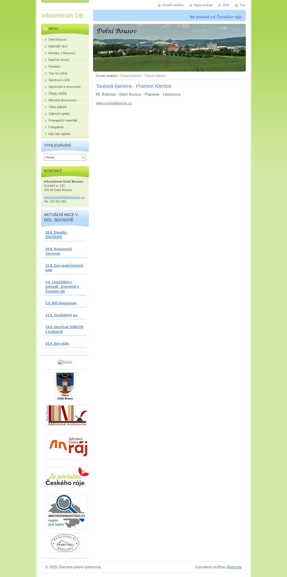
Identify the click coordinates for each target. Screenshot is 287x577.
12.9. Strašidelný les (61, 315)
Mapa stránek (203, 5)
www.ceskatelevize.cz (114, 103)
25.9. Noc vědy (57, 344)
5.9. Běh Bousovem (61, 303)
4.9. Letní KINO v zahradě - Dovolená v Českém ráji (62, 286)
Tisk (243, 5)
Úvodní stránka (106, 75)
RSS (226, 5)
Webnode (234, 567)
